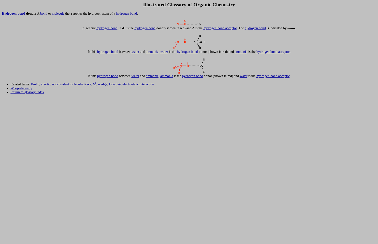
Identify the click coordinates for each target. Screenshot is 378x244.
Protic (35, 84)
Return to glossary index (27, 92)
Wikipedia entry (21, 88)
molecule (58, 13)
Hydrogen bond (13, 13)
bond (43, 13)
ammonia (152, 52)
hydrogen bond (126, 13)
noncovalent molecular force (71, 84)
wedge (102, 84)
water (135, 52)
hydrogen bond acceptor (220, 28)
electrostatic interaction (138, 84)
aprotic (45, 84)
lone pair (115, 84)
